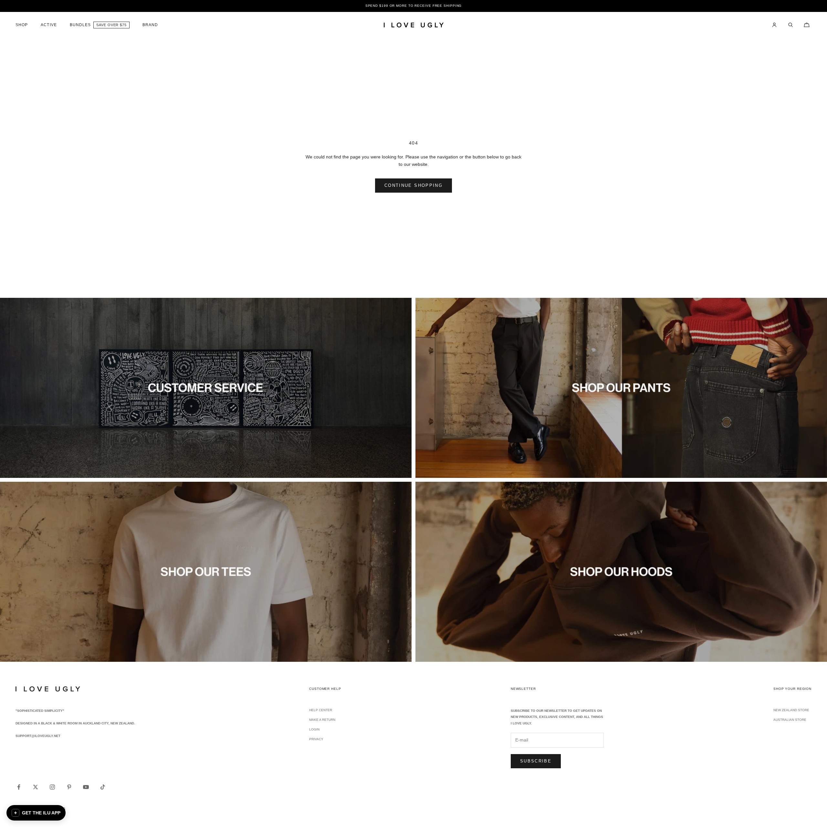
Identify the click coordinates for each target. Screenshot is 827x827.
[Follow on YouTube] (86, 787)
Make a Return (322, 719)
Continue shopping (413, 185)
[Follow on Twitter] (35, 787)
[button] (36, 813)
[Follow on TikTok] (102, 787)
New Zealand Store (791, 710)
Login (314, 729)
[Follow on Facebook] (19, 787)
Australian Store (789, 719)
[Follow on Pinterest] (69, 787)
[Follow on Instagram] (52, 787)
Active (49, 25)
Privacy (316, 739)
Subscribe (535, 761)
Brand (150, 25)
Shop (22, 25)
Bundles (80, 25)
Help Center (320, 710)
